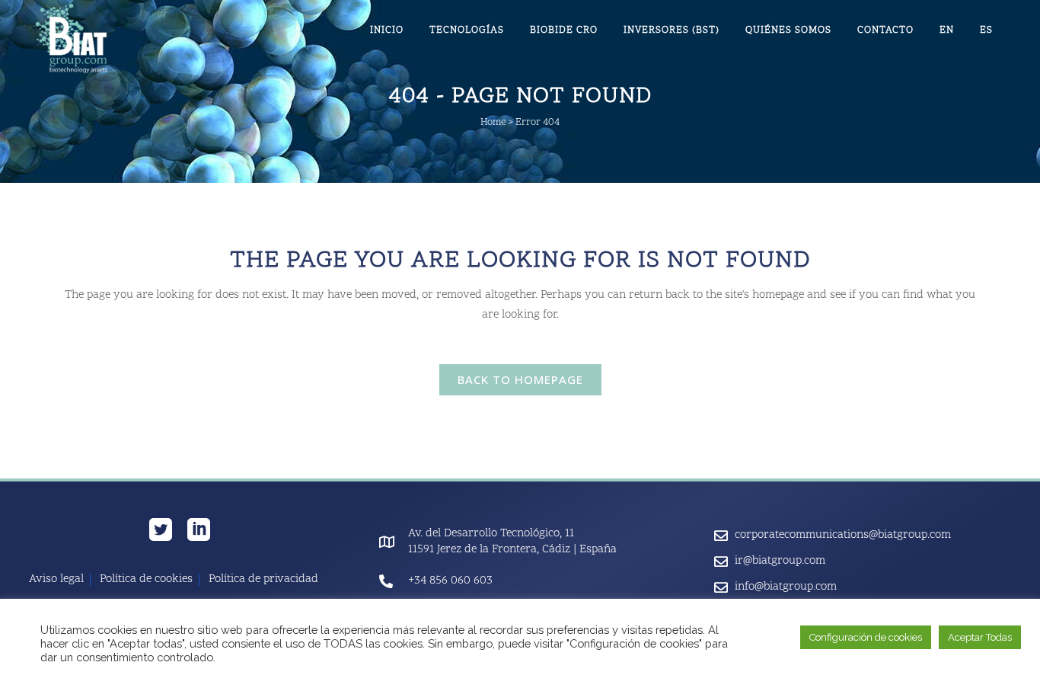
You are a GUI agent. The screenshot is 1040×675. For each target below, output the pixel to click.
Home (493, 123)
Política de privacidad (263, 580)
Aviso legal (56, 580)
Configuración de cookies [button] (865, 637)
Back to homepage (520, 379)
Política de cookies (146, 580)
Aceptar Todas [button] (980, 637)
